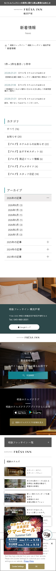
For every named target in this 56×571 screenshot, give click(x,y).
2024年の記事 (14, 249)
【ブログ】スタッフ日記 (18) (23, 174)
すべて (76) (13, 129)
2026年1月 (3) (15, 234)
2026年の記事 (14, 198)
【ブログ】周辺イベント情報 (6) (25, 159)
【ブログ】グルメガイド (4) (22, 166)
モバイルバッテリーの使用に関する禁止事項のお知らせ (27, 2)
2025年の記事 (14, 242)
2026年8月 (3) (15, 205)
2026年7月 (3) (15, 210)
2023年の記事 (14, 256)
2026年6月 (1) (15, 215)
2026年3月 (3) (15, 224)
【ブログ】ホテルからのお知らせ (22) (28, 144)
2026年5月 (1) (15, 220)
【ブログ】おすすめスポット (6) (25, 151)
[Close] (52, 543)
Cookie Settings (18, 566)
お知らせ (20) (14, 136)
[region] (28, 555)
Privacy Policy (29, 561)
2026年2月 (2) (15, 229)
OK (36, 566)
